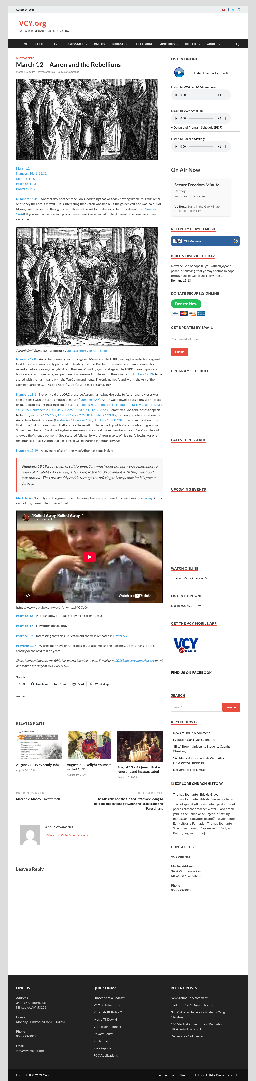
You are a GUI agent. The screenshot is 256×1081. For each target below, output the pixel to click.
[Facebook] (228, 9)
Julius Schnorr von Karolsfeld (87, 350)
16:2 (53, 415)
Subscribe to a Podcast (109, 998)
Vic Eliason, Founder (107, 1026)
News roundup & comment (191, 733)
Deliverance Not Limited (189, 769)
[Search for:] (205, 707)
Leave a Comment (68, 71)
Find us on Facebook (191, 672)
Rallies (99, 44)
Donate (191, 44)
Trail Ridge (144, 44)
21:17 (69, 415)
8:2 (114, 415)
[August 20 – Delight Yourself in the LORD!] (89, 760)
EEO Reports (102, 1048)
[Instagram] (239, 9)
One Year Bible (25, 58)
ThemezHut (232, 1075)
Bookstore (120, 44)
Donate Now (186, 303)
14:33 (20, 410)
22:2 (78, 415)
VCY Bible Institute (107, 1005)
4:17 (60, 410)
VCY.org (32, 23)
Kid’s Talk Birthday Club (110, 1012)
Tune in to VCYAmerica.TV (189, 578)
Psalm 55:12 (24, 615)
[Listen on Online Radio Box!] (236, 242)
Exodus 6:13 (88, 404)
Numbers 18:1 (26, 394)
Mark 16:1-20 (25, 178)
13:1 (159, 404)
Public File (101, 1041)
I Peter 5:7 (120, 636)
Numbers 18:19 (27, 450)
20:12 (94, 410)
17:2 (60, 415)
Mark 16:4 (23, 498)
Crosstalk (76, 44)
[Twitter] (233, 9)
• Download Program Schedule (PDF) (196, 127)
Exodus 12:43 (125, 404)
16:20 (78, 410)
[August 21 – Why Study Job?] (39, 760)
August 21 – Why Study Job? (37, 765)
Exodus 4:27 (63, 420)
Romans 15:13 (181, 280)
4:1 (54, 410)
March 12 (23, 168)
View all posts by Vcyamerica (66, 835)
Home (23, 44)
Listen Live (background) (211, 73)
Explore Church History (199, 783)
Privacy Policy (103, 1034)
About (212, 44)
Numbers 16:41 (27, 199)
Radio (39, 44)
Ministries (167, 44)
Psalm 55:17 (24, 625)
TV (55, 44)
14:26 (69, 410)
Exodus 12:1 (106, 404)
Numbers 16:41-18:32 (31, 173)
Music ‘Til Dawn (106, 1019)
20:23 (104, 410)
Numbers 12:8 (89, 399)
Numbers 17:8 (26, 359)
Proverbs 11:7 (25, 189)
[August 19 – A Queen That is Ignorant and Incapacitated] (140, 762)
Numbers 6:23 (101, 415)
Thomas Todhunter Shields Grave (195, 794)
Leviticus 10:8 (82, 420)
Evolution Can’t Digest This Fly (194, 739)
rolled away (144, 498)
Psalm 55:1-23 (26, 183)
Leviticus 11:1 (145, 404)
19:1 (86, 410)
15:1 (28, 410)
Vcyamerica (48, 71)
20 (119, 420)
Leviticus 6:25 (39, 415)
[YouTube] (223, 9)
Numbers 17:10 (142, 374)
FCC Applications (106, 1055)
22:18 (86, 415)
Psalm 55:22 (24, 636)
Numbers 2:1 (41, 410)
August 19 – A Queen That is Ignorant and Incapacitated (138, 769)
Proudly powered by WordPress (174, 1075)
